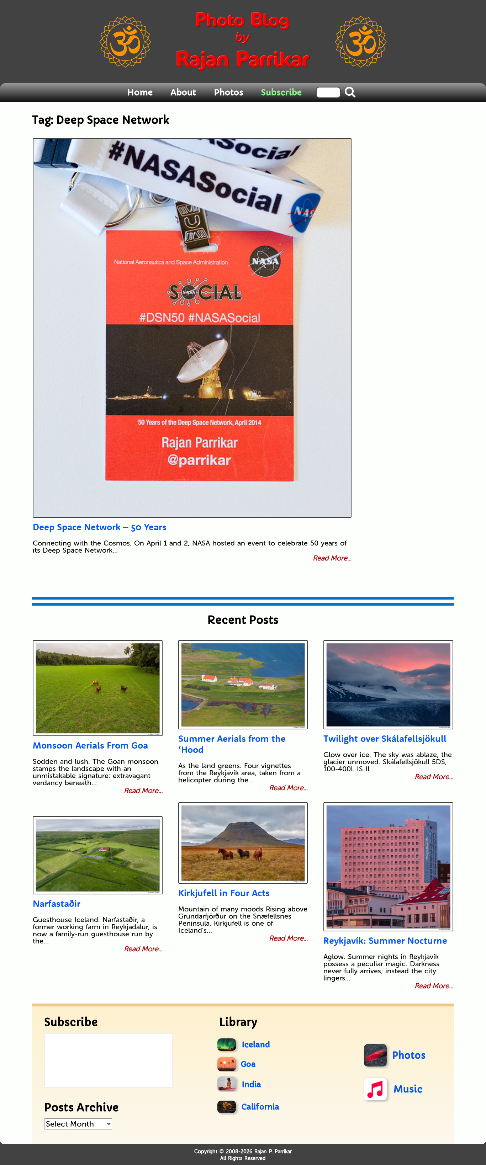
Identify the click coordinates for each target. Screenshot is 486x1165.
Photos (228, 92)
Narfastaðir (56, 903)
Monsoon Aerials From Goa (90, 745)
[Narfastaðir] (98, 855)
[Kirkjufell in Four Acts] (243, 843)
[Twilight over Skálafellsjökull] (388, 684)
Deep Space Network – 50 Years (100, 527)
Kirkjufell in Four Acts (224, 893)
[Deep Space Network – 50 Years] (192, 328)
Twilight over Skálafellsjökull (385, 738)
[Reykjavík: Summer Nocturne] (388, 866)
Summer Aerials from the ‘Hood (232, 744)
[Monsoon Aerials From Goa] (98, 688)
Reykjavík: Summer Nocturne (385, 940)
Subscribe (281, 92)
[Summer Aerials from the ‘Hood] (243, 684)
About (183, 92)
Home (140, 92)
